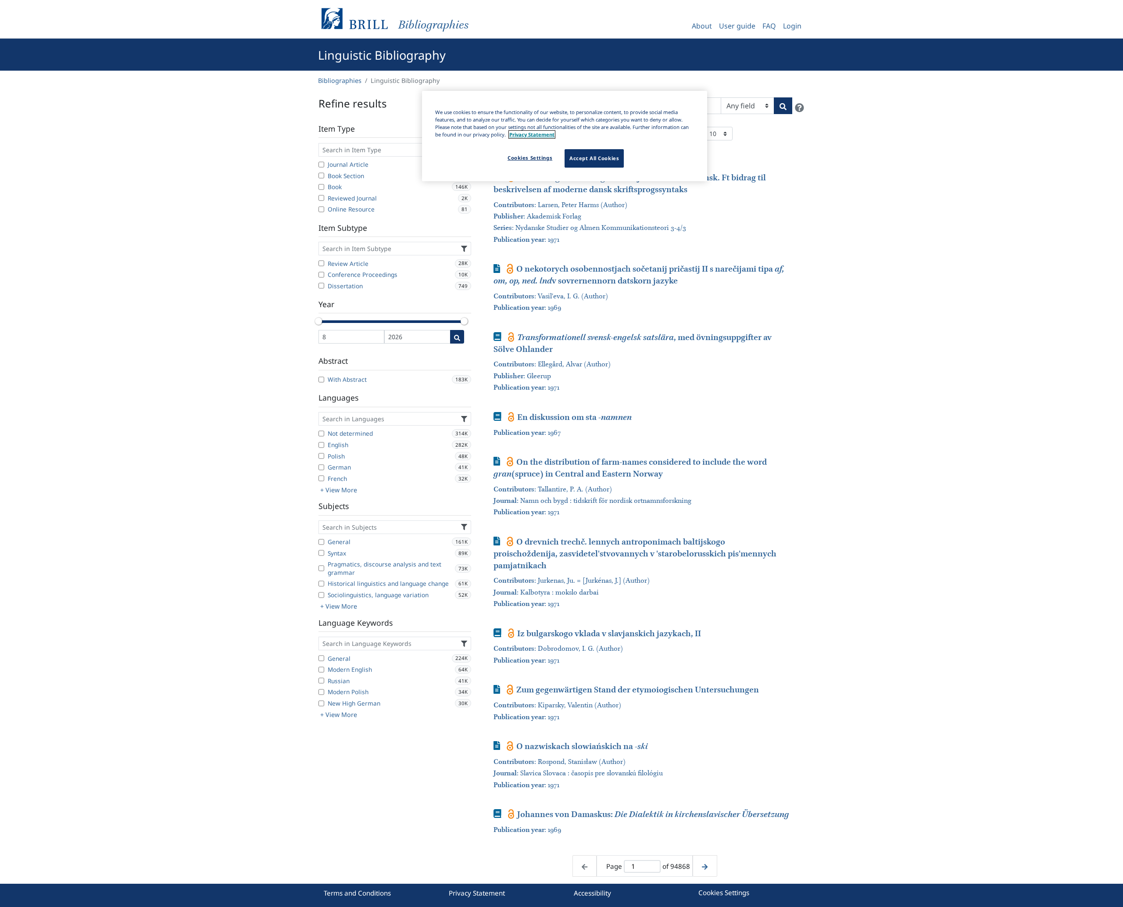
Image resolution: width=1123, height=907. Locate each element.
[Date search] (457, 337)
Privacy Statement (477, 893)
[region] (564, 136)
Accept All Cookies (594, 158)
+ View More (338, 490)
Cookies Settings (723, 892)
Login (792, 26)
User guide (737, 26)
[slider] (318, 321)
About (702, 26)
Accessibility (592, 893)
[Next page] (705, 866)
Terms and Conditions (357, 893)
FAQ (769, 26)
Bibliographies (339, 80)
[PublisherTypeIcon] (510, 268)
